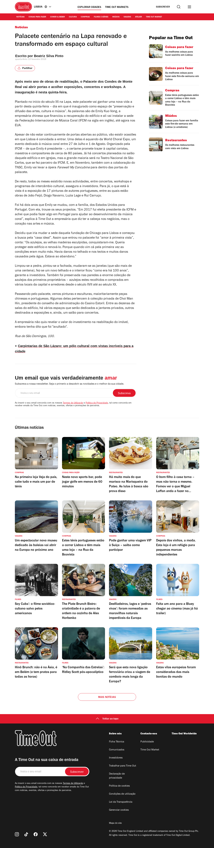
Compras (85, 17)
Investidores (116, 758)
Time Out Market (154, 17)
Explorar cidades (89, 7)
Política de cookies (119, 786)
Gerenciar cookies (119, 810)
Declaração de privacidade (117, 776)
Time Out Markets (116, 7)
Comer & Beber (57, 17)
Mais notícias (107, 697)
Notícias (20, 17)
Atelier (138, 17)
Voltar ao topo (110, 719)
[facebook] (36, 834)
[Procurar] (179, 7)
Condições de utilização (122, 794)
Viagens (127, 17)
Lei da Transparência (120, 802)
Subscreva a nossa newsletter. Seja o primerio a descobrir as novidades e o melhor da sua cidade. (69, 384)
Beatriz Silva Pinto (48, 56)
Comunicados (116, 750)
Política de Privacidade (97, 403)
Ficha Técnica (116, 742)
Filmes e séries (101, 17)
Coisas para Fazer (37, 17)
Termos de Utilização (73, 403)
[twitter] (45, 834)
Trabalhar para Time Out (122, 766)
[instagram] (17, 834)
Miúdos (116, 17)
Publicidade (147, 742)
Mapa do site (115, 823)
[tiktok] (26, 834)
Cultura (73, 17)
